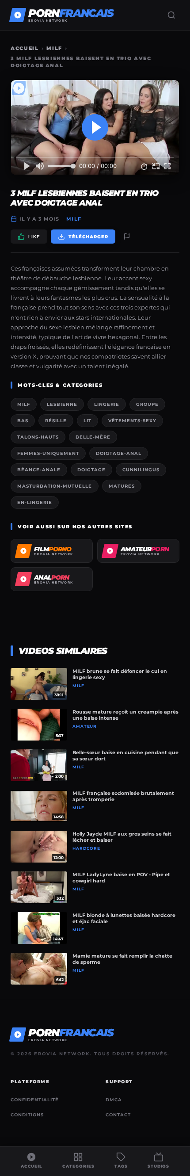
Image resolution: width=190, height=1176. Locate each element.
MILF (54, 48)
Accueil (25, 48)
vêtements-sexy (132, 421)
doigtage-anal (118, 453)
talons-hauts (38, 437)
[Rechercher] (171, 15)
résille (56, 421)
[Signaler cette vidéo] (127, 236)
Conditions (27, 1115)
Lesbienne (62, 404)
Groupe (147, 404)
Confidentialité (35, 1100)
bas (22, 421)
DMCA (114, 1100)
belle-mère (93, 437)
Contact (118, 1115)
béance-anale (39, 470)
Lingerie (106, 404)
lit (87, 421)
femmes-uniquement (48, 453)
